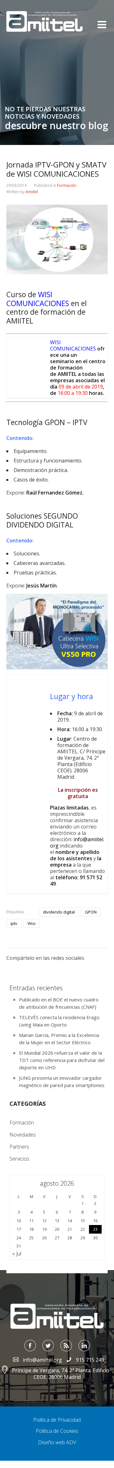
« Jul (16, 1253)
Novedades (23, 1134)
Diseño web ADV (57, 1442)
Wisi (31, 923)
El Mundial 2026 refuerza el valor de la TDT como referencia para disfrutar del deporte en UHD (61, 1060)
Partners (19, 1146)
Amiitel (32, 191)
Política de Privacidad (57, 1419)
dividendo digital (59, 912)
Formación (66, 185)
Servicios (19, 1158)
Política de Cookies (57, 1430)
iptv (13, 923)
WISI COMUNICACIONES (73, 345)
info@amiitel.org (77, 842)
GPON (91, 912)
